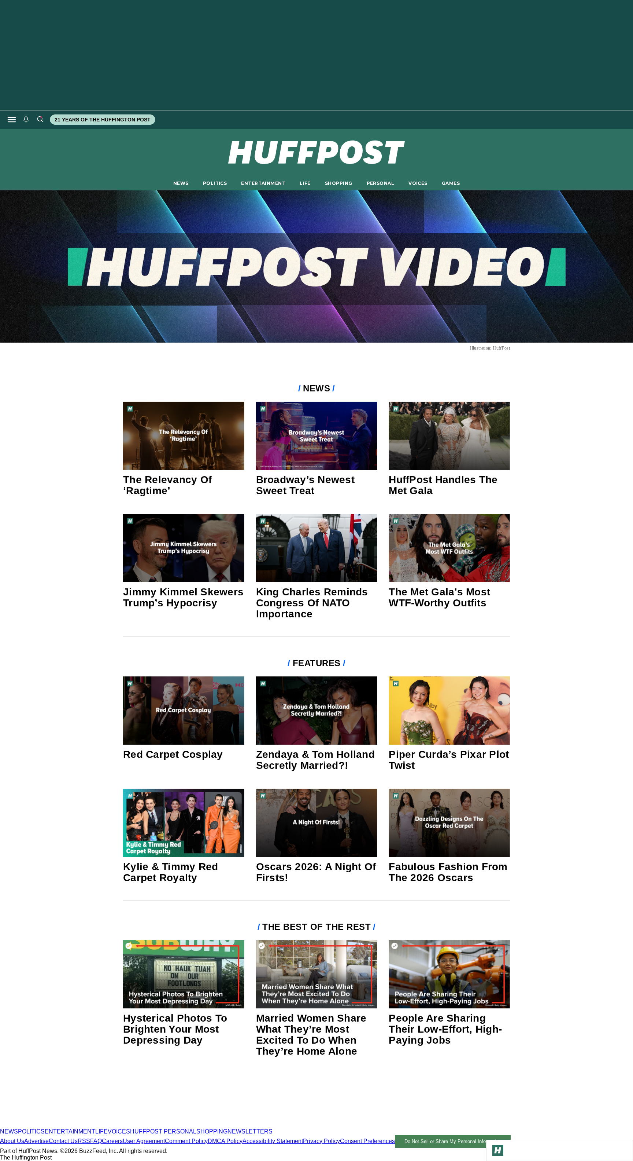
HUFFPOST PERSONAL (163, 1131)
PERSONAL (380, 183)
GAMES (451, 183)
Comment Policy (186, 1141)
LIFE (305, 183)
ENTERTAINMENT (263, 183)
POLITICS (215, 183)
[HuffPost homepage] (94, 1125)
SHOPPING (338, 183)
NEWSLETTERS (250, 1131)
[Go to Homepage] (497, 1150)
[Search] (40, 119)
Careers (112, 1141)
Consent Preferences (367, 1141)
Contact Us (63, 1141)
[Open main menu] (11, 119)
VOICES (417, 183)
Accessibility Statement (273, 1141)
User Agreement (144, 1141)
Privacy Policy (321, 1141)
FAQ (96, 1141)
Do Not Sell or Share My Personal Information (452, 1141)
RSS (84, 1141)
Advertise (36, 1141)
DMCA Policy (225, 1141)
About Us (12, 1141)
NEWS (181, 183)
